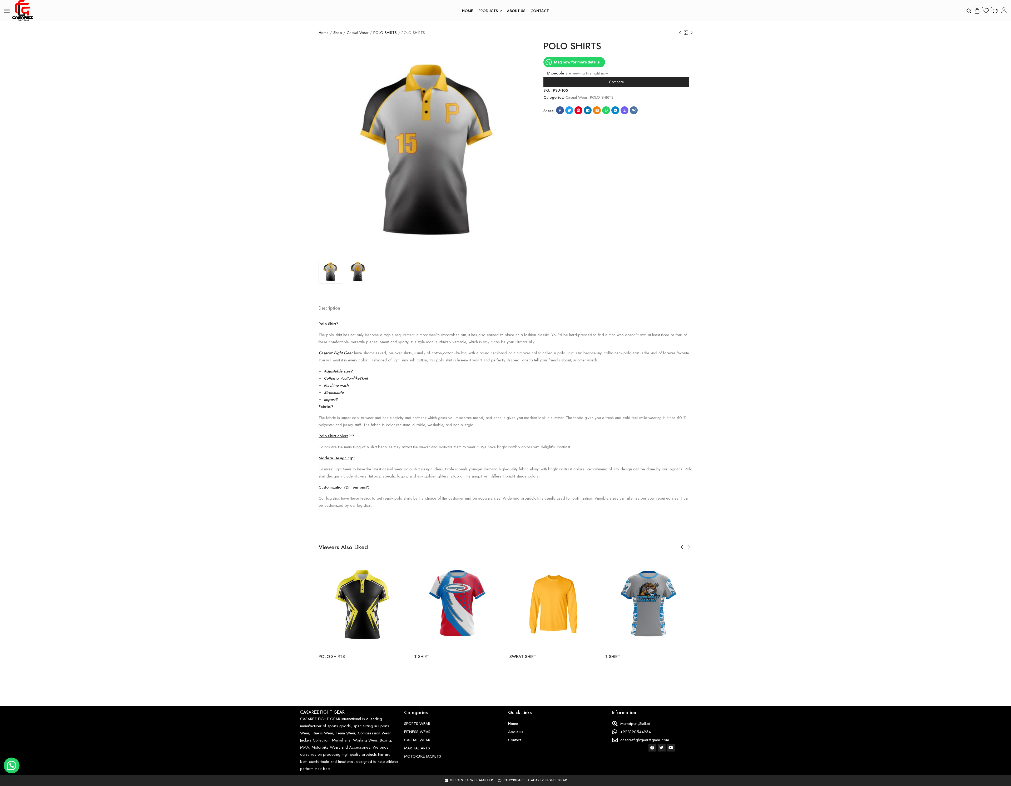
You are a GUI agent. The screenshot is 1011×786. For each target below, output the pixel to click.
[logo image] (22, 10)
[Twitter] (662, 748)
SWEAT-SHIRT (522, 657)
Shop (337, 33)
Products (488, 11)
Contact (540, 11)
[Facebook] (652, 748)
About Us (516, 11)
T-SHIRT (421, 657)
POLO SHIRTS (385, 33)
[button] (681, 547)
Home (467, 11)
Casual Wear (358, 33)
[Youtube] (671, 748)
